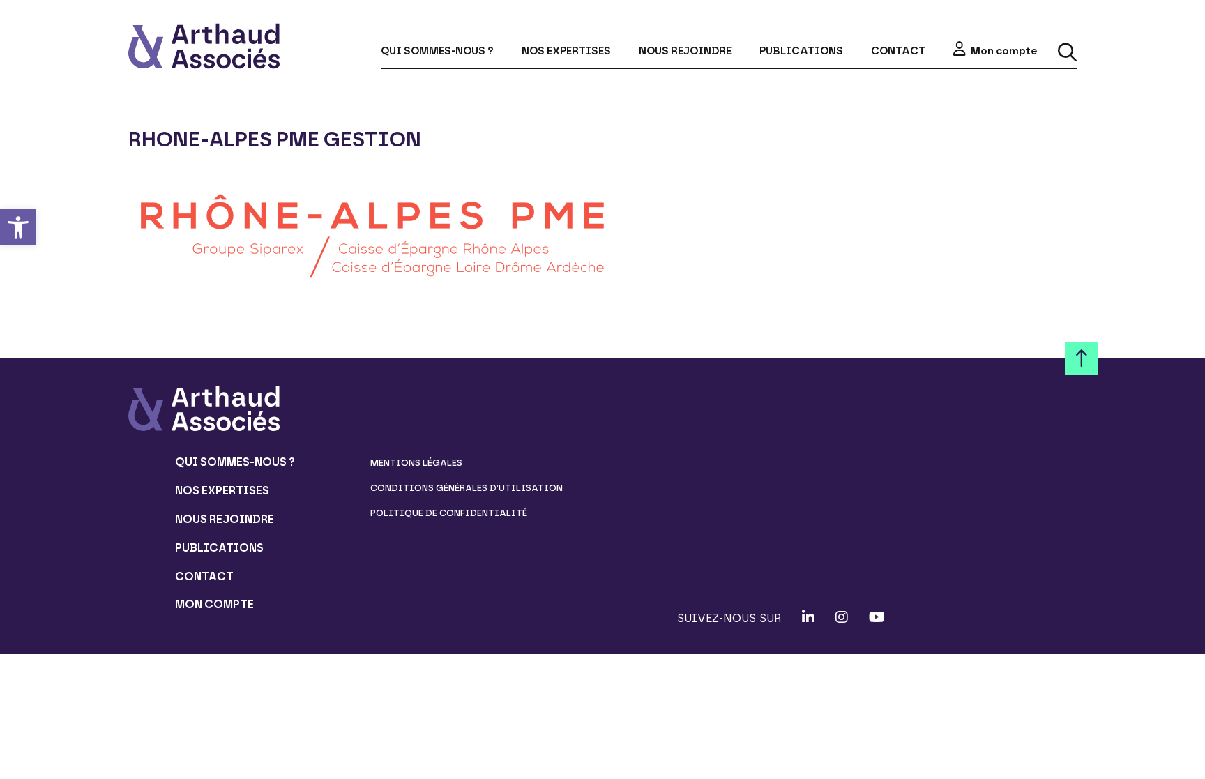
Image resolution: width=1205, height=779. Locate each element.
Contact (898, 51)
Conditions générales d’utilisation (466, 488)
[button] (18, 227)
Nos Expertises (566, 51)
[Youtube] (877, 617)
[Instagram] (841, 617)
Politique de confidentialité (448, 513)
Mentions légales (416, 462)
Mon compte (1004, 51)
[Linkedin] (808, 617)
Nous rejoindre (685, 51)
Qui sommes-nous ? (437, 51)
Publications (801, 51)
